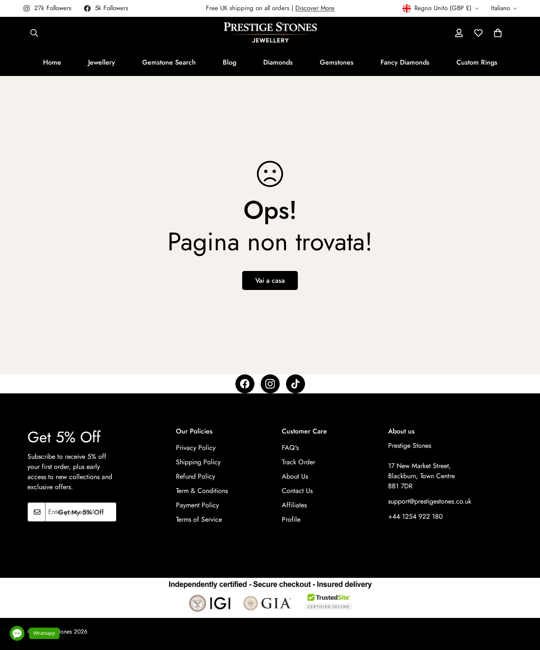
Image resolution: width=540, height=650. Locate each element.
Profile (291, 520)
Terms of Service (199, 520)
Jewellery (101, 62)
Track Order (298, 462)
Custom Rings (476, 62)
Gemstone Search (169, 62)
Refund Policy (195, 477)
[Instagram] (270, 383)
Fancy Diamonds (405, 62)
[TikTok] (295, 383)
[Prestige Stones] (270, 33)
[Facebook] (244, 383)
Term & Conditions (202, 491)
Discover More (315, 8)
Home (52, 62)
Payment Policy (197, 505)
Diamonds (278, 62)
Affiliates (294, 505)
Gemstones (337, 62)
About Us (295, 477)
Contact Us (297, 491)
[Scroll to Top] (523, 604)
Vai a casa (270, 280)
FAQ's (290, 448)
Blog (229, 62)
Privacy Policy (196, 448)
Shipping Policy (198, 462)
